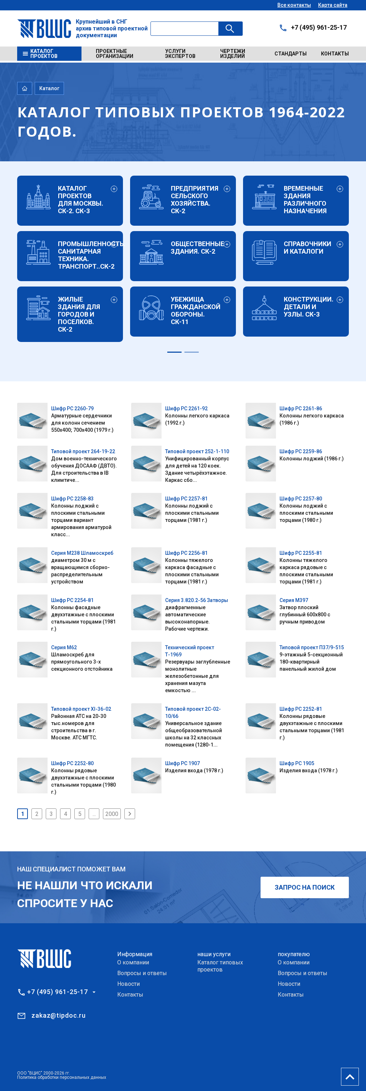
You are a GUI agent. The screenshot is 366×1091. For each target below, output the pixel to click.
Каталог (49, 88)
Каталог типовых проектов (220, 966)
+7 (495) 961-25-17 (319, 27)
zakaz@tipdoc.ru (58, 1015)
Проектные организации (114, 54)
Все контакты (294, 5)
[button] (174, 352)
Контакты (335, 53)
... (94, 814)
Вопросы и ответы (142, 973)
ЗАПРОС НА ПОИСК (305, 887)
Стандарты (290, 53)
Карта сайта (332, 5)
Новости (128, 983)
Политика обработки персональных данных (61, 1077)
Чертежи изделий (232, 54)
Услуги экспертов (180, 54)
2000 (111, 814)
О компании (133, 962)
